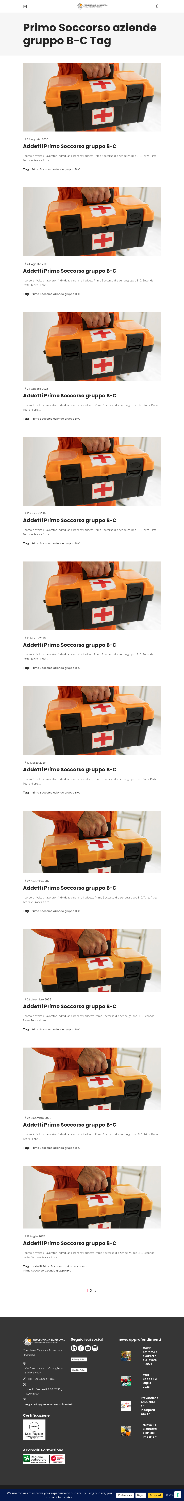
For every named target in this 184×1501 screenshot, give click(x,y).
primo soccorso (76, 1266)
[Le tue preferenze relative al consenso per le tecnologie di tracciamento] (177, 1494)
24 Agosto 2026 (37, 139)
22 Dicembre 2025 (39, 881)
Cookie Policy (78, 1370)
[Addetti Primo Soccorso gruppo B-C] (92, 97)
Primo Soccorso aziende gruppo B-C (56, 169)
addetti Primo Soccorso (47, 1266)
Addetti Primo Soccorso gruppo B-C (69, 146)
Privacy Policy (79, 1359)
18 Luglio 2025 (36, 1236)
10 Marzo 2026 (36, 513)
